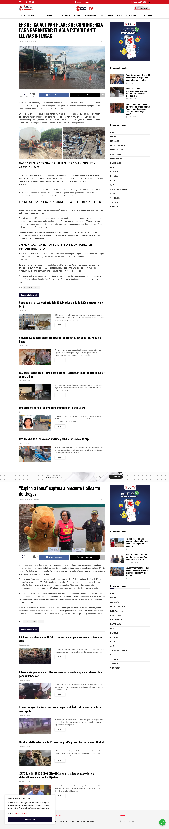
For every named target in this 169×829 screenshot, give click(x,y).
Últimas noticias (28, 15)
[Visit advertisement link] (130, 41)
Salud (142, 15)
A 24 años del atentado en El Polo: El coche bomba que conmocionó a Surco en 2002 (60, 639)
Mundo (119, 15)
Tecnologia (131, 15)
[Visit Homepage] (84, 8)
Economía (77, 15)
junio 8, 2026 (131, 117)
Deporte (151, 15)
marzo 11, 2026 (25, 782)
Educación (114, 141)
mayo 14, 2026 (24, 311)
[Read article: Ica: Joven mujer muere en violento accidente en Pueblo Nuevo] (35, 423)
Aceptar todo (30, 819)
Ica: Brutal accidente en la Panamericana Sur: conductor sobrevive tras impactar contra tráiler (62, 374)
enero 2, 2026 (24, 443)
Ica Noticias (52, 15)
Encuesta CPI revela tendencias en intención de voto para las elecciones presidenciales (136, 92)
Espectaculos (91, 15)
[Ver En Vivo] (142, 8)
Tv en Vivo (65, 15)
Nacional (114, 172)
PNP (34, 622)
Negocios (114, 176)
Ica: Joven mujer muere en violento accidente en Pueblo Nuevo (52, 408)
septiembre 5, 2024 (133, 578)
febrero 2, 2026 (25, 381)
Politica (114, 180)
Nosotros (87, 2)
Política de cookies (20, 813)
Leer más (61, 324)
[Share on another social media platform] (102, 95)
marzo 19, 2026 (25, 680)
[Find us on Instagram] (30, 2)
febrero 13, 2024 (132, 562)
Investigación (107, 15)
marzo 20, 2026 (25, 645)
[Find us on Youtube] (33, 2)
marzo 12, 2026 (25, 746)
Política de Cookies (67, 821)
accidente (28, 287)
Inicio (41, 15)
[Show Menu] (20, 2)
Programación (79, 2)
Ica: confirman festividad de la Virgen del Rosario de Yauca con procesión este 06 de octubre (137, 571)
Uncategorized (116, 207)
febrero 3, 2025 (132, 549)
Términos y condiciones (85, 821)
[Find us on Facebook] (120, 821)
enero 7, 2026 (131, 83)
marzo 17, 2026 (25, 715)
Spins (112, 194)
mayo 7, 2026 (24, 346)
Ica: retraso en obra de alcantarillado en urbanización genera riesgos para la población (137, 542)
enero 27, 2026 (25, 412)
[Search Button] (149, 2)
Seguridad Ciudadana (119, 189)
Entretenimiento (117, 145)
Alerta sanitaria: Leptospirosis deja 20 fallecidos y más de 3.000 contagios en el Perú (61, 304)
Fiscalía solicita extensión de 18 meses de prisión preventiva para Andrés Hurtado (62, 742)
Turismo (114, 202)
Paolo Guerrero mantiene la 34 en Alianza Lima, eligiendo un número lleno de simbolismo (138, 77)
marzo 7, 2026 (131, 99)
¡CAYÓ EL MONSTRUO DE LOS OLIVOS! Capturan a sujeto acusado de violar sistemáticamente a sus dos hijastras (57, 775)
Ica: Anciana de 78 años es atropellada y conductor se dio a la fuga (54, 439)
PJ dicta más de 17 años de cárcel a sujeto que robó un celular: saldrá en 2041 (136, 557)
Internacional (116, 158)
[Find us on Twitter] (27, 2)
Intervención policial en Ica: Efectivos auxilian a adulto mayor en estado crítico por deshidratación (60, 674)
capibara (27, 622)
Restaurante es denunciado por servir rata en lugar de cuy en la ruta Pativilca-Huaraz (60, 339)
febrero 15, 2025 (24, 41)
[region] (30, 809)
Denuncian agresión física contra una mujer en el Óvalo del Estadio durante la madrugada (60, 709)
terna (41, 622)
